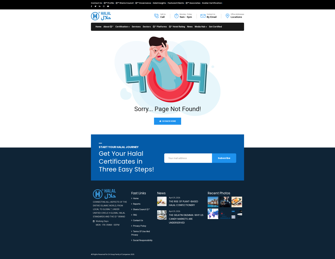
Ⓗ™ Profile (109, 3)
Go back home (169, 121)
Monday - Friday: (186, 14)
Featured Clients (176, 3)
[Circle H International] (101, 16)
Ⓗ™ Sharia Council (124, 3)
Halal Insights (159, 3)
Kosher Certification (212, 3)
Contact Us (96, 3)
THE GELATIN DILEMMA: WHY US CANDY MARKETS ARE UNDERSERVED (186, 218)
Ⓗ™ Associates (193, 3)
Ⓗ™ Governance (143, 3)
